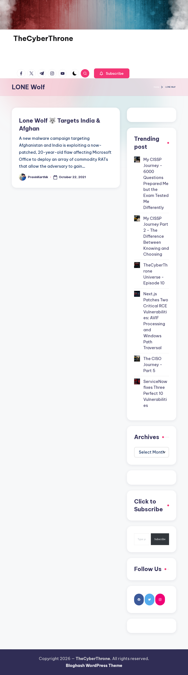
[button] (111, 73)
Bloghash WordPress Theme (94, 665)
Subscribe (160, 539)
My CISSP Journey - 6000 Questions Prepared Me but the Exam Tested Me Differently (156, 183)
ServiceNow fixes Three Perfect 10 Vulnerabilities (155, 393)
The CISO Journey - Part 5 (152, 364)
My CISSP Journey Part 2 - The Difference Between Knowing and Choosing (156, 236)
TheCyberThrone (43, 38)
